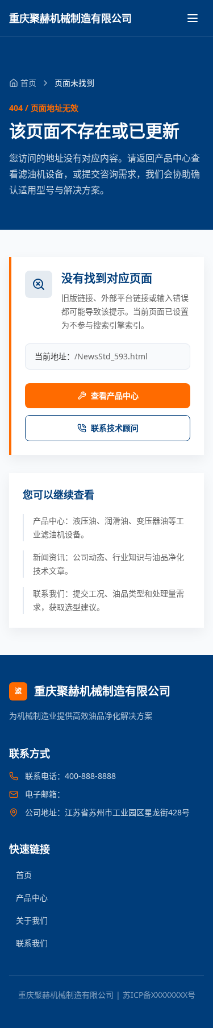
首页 (24, 874)
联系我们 (32, 943)
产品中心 (32, 897)
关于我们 (32, 920)
